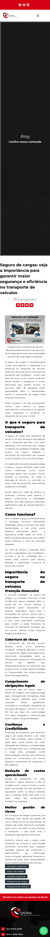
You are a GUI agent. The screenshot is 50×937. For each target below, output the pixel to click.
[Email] (27, 305)
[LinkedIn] (31, 305)
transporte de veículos (18, 886)
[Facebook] (22, 305)
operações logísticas (17, 866)
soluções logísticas (16, 876)
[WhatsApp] (18, 305)
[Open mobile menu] (38, 16)
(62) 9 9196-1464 (14, 934)
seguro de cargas (15, 871)
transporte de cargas (17, 881)
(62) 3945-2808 (14, 929)
